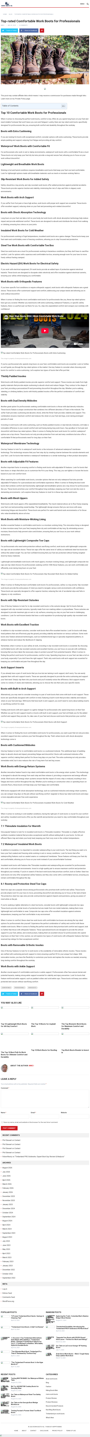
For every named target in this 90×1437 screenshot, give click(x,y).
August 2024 (7, 1221)
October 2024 (7, 1213)
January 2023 (7, 1266)
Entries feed (7, 1293)
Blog (10, 14)
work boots (32, 987)
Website (64, 1112)
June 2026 (6, 1176)
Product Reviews (52, 1402)
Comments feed (8, 1297)
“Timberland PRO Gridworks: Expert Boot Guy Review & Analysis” (40, 1157)
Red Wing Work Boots (53, 1410)
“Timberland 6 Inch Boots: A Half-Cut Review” (27, 1327)
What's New (50, 1417)
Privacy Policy (57, 1430)
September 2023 (8, 1233)
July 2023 (6, 1241)
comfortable (6, 987)
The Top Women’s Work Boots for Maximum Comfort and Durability (73, 1026)
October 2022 (7, 1274)
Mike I (2, 25)
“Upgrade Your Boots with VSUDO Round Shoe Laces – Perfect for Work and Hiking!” (71, 1338)
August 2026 (7, 1168)
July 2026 (6, 1172)
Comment (5, 1088)
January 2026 (7, 1192)
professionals (19, 987)
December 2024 (8, 1208)
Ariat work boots (51, 1379)
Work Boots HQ (38, 1427)
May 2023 (6, 1249)
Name (3, 1112)
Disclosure (44, 1430)
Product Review (51, 1398)
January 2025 (7, 1204)
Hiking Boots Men (52, 1390)
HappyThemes (57, 1427)
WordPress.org (8, 1301)
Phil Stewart (7, 1140)
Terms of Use (71, 1430)
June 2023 (6, 1245)
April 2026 (6, 1180)
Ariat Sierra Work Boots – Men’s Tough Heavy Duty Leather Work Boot (72, 1355)
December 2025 (8, 1196)
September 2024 (8, 1217)
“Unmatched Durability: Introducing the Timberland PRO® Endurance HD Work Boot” (72, 1327)
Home (5, 14)
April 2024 (6, 1225)
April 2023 (6, 1253)
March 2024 (7, 1229)
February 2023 (8, 1261)
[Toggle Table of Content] (62, 106)
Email (33, 1112)
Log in (4, 1289)
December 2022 (8, 1270)
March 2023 (7, 1257)
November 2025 (8, 1200)
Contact (17, 1140)
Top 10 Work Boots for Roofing (44, 1050)
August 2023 (7, 1237)
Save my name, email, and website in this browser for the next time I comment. (31, 1122)
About (24, 1430)
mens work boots (52, 1394)
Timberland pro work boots (55, 1414)
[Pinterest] (42, 30)
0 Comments (23, 25)
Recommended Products (54, 1406)
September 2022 (8, 1278)
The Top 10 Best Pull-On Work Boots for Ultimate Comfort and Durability (14, 1054)
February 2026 (8, 1188)
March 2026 (7, 1184)
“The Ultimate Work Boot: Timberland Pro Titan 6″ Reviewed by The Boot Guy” (26, 1352)
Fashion (48, 1386)
